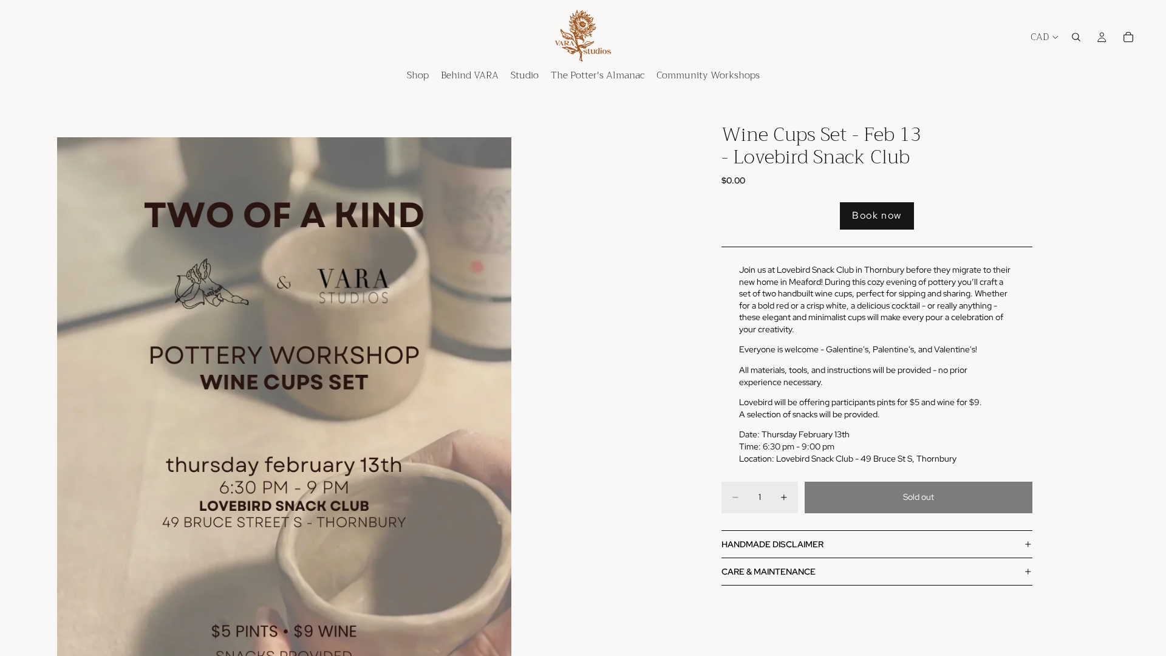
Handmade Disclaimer (772, 544)
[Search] (1076, 37)
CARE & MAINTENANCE (768, 571)
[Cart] (1128, 37)
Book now (877, 215)
